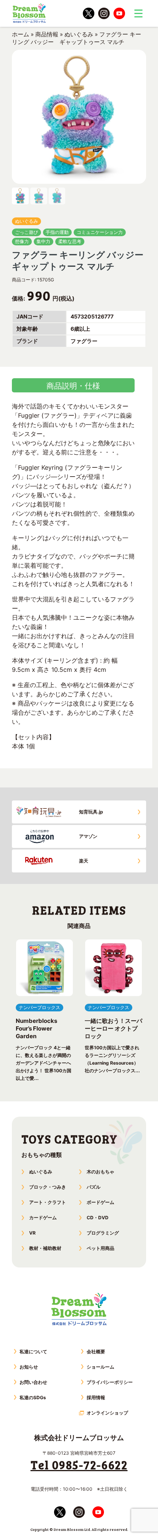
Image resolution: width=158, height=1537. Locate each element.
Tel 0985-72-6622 (79, 1464)
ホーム (20, 34)
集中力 (43, 241)
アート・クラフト (47, 1202)
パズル (93, 1187)
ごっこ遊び (26, 232)
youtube (119, 13)
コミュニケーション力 (100, 232)
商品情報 (46, 34)
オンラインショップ (107, 1413)
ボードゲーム (100, 1202)
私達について (33, 1351)
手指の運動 (57, 232)
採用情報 (96, 1397)
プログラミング (103, 1233)
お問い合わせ (33, 1382)
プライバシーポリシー (110, 1382)
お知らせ (29, 1367)
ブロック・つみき (47, 1187)
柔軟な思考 (69, 241)
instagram (104, 13)
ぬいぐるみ (78, 34)
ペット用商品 (100, 1248)
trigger (138, 13)
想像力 (22, 241)
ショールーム (100, 1367)
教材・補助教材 (45, 1248)
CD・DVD (98, 1217)
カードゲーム (43, 1217)
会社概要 (96, 1351)
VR (32, 1233)
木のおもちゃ (100, 1171)
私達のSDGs (33, 1397)
